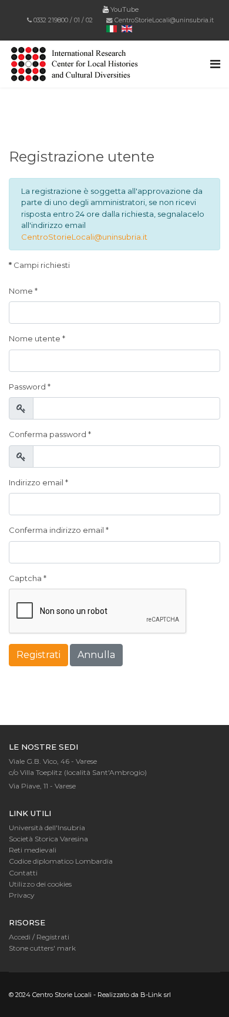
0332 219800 (50, 20)
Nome (23, 291)
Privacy (22, 895)
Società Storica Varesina (48, 838)
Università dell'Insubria (47, 827)
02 (89, 20)
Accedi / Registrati (39, 936)
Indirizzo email (38, 482)
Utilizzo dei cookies (40, 884)
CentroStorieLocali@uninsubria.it (164, 20)
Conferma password (50, 434)
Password (29, 386)
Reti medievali (32, 849)
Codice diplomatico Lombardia (61, 861)
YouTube (124, 9)
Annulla (96, 654)
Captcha (27, 578)
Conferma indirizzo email (59, 530)
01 (77, 20)
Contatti (23, 872)
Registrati (38, 654)
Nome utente (37, 338)
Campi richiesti (39, 265)
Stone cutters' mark (42, 948)
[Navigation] (215, 64)
